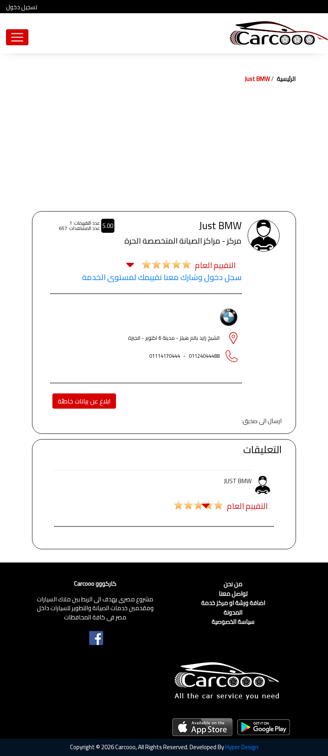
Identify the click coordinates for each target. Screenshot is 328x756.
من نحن (233, 584)
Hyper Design (241, 747)
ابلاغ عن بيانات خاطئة (84, 401)
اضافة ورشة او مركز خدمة (233, 603)
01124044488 (204, 356)
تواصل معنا (233, 594)
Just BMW (257, 79)
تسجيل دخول (21, 7)
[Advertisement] (164, 151)
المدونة (233, 612)
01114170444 (164, 356)
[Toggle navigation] (17, 37)
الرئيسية (286, 79)
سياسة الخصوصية (233, 622)
